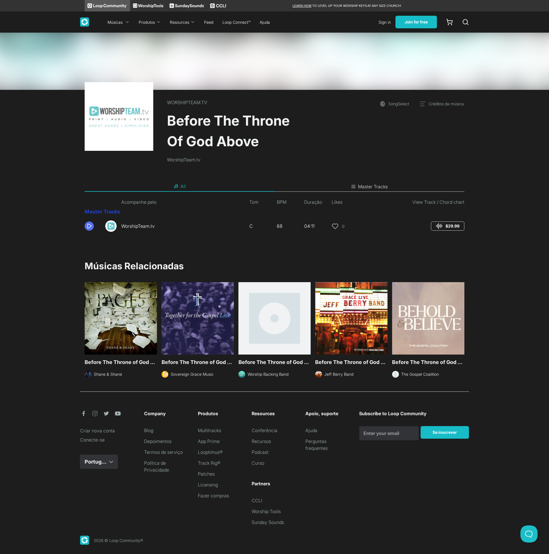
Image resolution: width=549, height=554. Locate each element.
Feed (208, 22)
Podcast (260, 452)
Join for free (416, 21)
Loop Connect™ (236, 22)
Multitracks (209, 430)
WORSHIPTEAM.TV (187, 102)
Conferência (264, 430)
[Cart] (449, 22)
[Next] (461, 317)
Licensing (208, 485)
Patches (206, 474)
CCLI (257, 500)
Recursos (261, 441)
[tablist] (274, 186)
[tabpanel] (274, 217)
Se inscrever (445, 432)
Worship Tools (266, 511)
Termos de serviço (163, 452)
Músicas (115, 22)
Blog (148, 430)
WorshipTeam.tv (183, 160)
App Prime (209, 441)
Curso (258, 463)
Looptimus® (210, 452)
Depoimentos (158, 441)
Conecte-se (92, 440)
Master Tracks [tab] (373, 186)
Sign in (385, 22)
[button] (93, 226)
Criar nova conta (97, 431)
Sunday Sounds (268, 522)
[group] (447, 226)
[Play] (89, 226)
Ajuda (265, 22)
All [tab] (183, 186)
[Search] (465, 22)
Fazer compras (213, 495)
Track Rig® (209, 463)
